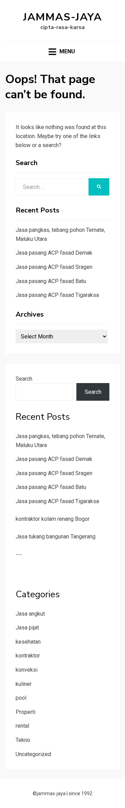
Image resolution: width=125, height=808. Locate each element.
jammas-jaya (62, 17)
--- (19, 554)
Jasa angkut (30, 613)
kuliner (24, 684)
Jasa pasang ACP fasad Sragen (54, 267)
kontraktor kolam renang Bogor (53, 519)
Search (24, 378)
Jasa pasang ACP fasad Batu (51, 281)
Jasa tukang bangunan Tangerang (55, 536)
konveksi (27, 669)
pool (21, 697)
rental (22, 726)
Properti (25, 712)
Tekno (23, 740)
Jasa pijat (27, 627)
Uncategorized (33, 754)
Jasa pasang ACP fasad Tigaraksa (57, 295)
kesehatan (28, 641)
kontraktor (28, 655)
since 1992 (80, 793)
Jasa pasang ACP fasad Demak (54, 252)
